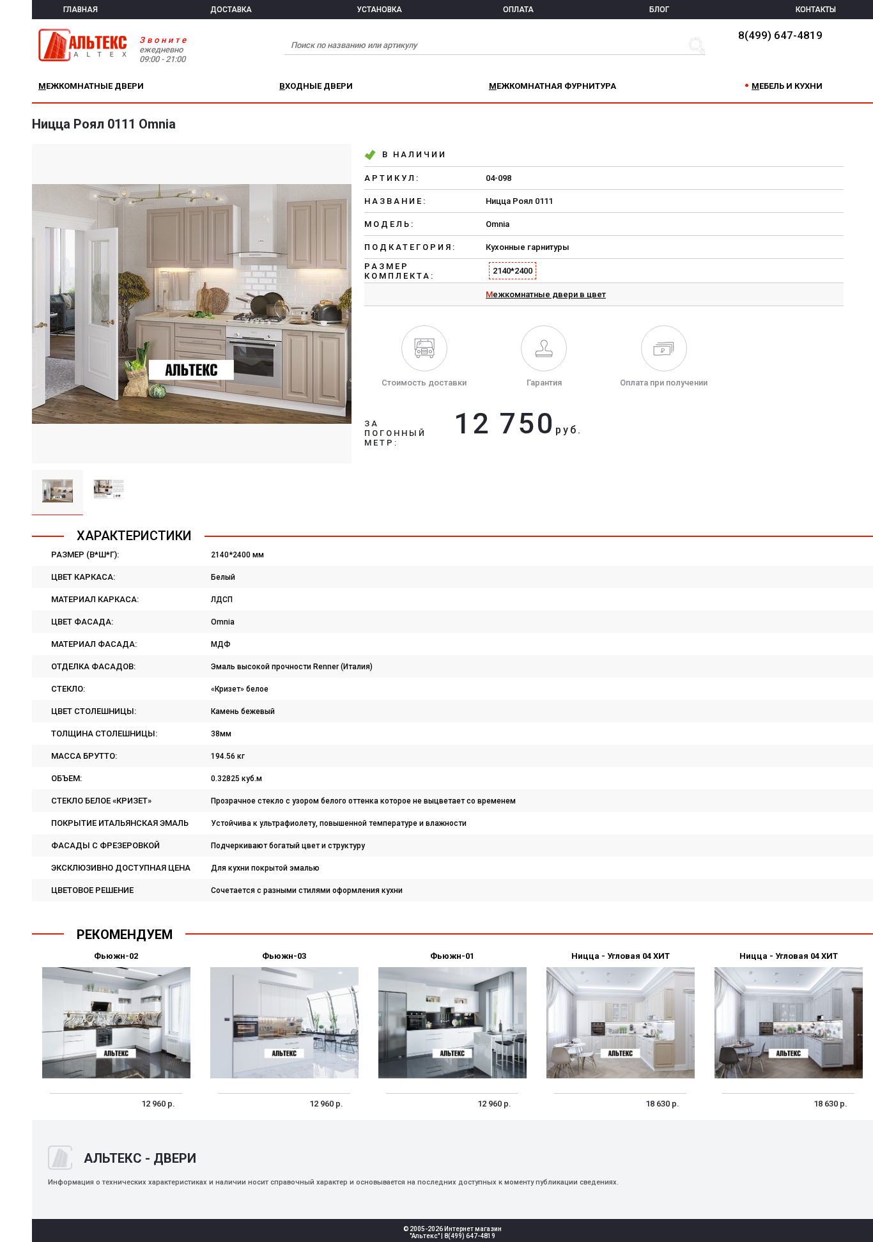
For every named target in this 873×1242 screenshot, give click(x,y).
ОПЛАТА (518, 9)
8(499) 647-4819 (780, 35)
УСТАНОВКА (379, 9)
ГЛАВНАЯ (80, 9)
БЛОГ (659, 9)
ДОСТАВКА (231, 9)
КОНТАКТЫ (816, 9)
